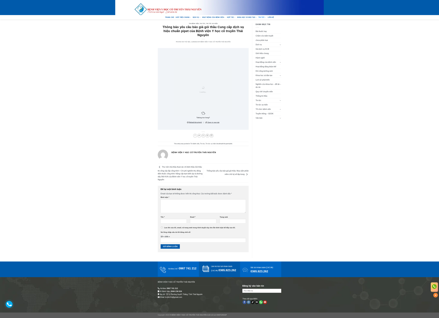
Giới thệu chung (183, 17)
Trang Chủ (169, 17)
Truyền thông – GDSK (264, 114)
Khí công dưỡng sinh (264, 71)
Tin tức (261, 17)
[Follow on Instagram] (248, 302)
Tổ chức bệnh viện (263, 109)
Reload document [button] (195, 122)
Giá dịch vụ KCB (262, 49)
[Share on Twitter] (199, 136)
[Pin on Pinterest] (207, 136)
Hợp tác (230, 17)
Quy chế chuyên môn (264, 92)
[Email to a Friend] (203, 136)
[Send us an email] (257, 302)
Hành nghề (260, 58)
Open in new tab (213, 122)
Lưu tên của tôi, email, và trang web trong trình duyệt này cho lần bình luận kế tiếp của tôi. (199, 228)
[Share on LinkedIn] (211, 136)
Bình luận (165, 197)
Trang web (224, 217)
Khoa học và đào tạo (246, 17)
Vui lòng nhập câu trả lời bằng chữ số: (176, 232)
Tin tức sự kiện (212, 23)
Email (192, 217)
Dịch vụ (196, 17)
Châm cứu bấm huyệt (264, 36)
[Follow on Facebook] (244, 302)
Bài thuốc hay (261, 31)
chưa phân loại (262, 40)
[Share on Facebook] (195, 136)
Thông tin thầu (261, 96)
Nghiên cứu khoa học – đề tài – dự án (268, 85)
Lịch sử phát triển (263, 80)
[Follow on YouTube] (265, 302)
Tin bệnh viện (194, 23)
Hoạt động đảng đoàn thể (266, 67)
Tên (163, 217)
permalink (229, 144)
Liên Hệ (271, 17)
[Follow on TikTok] (253, 302)
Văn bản (259, 118)
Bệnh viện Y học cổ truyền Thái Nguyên (215, 41)
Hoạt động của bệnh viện (213, 17)
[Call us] (261, 302)
